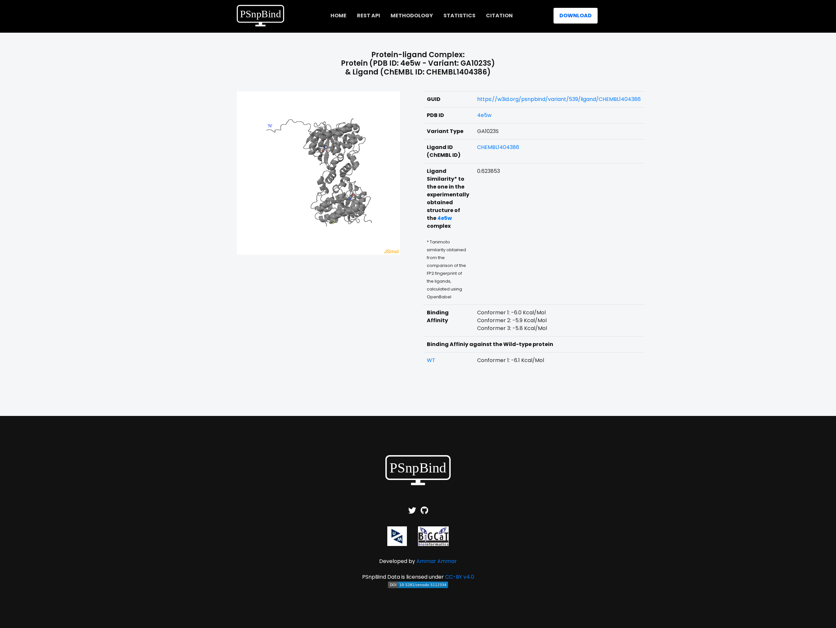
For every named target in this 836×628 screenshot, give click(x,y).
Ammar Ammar (436, 561)
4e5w (484, 115)
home (338, 15)
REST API (368, 15)
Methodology (412, 15)
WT (431, 360)
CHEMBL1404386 (498, 147)
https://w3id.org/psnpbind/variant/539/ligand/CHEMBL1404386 (559, 99)
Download (575, 15)
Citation (499, 15)
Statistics (459, 15)
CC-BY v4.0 (459, 577)
